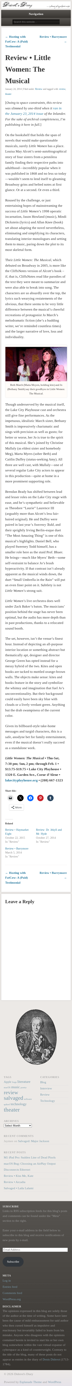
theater (8, 94)
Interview (46, 1088)
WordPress (54, 1382)
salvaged (13, 1098)
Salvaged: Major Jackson (33, 1141)
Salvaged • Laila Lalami (18, 1188)
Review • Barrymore (16, 848)
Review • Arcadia (14, 1182)
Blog (43, 1082)
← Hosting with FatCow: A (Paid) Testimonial (16, 41)
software (28, 1099)
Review (38, 89)
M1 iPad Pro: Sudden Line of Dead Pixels (30, 1157)
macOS (7, 1087)
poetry (24, 1087)
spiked (7, 1104)
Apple (7, 1081)
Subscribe (13, 1261)
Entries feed (10, 1286)
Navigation (36, 14)
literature (23, 1082)
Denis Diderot (51, 1359)
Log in (7, 1280)
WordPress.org (12, 1299)
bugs (14, 1082)
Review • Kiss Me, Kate (18, 1175)
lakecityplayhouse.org (21, 780)
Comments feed (12, 1293)
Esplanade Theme (31, 1382)
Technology (47, 1100)
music (15, 1087)
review (62, 89)
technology (19, 1104)
